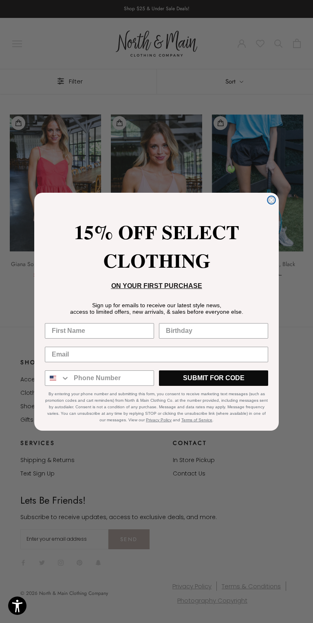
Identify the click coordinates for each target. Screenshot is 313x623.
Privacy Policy (159, 420)
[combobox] (57, 378)
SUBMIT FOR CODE (214, 377)
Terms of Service (196, 420)
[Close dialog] (271, 200)
